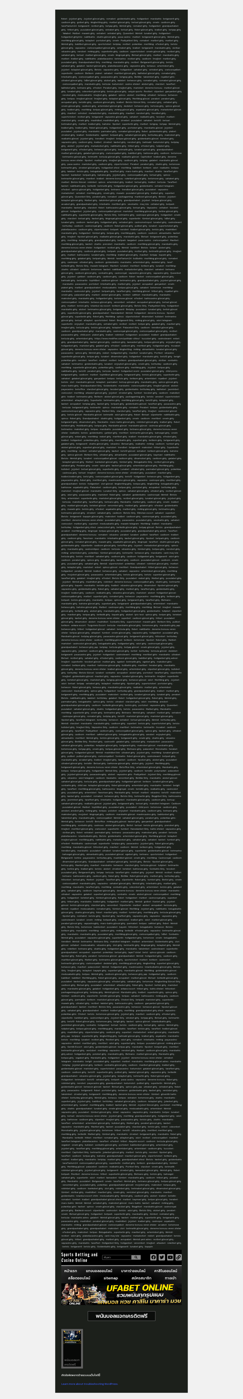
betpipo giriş (118, 843)
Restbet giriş (96, 741)
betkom (147, 167)
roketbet (72, 948)
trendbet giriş (158, 113)
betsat (80, 55)
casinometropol (143, 222)
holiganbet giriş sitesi (84, 527)
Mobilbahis (77, 843)
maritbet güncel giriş (125, 73)
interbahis (104, 204)
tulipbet (166, 611)
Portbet (158, 353)
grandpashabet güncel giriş (142, 360)
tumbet (138, 393)
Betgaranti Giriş (125, 320)
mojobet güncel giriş (78, 574)
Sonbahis (120, 756)
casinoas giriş (69, 472)
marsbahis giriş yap (170, 625)
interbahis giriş (69, 77)
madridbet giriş (94, 582)
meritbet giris (119, 204)
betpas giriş (113, 233)
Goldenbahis (92, 135)
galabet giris (146, 505)
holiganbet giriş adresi (166, 658)
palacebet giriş (82, 294)
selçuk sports (135, 91)
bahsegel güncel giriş (73, 854)
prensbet (107, 244)
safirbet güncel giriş (107, 734)
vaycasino (80, 48)
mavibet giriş (173, 324)
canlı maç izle (171, 553)
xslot (155, 167)
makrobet (147, 447)
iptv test (139, 614)
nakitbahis (89, 37)
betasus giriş (68, 607)
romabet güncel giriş (170, 80)
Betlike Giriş (81, 741)
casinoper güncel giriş (147, 215)
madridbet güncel (123, 858)
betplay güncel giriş (91, 636)
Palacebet (95, 487)
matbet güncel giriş (119, 22)
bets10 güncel (128, 451)
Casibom (176, 803)
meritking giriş (94, 193)
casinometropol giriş (72, 411)
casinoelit (109, 741)
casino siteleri (132, 84)
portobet (94, 284)
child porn (85, 334)
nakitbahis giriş (118, 146)
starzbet (159, 84)
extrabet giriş (112, 29)
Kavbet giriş (159, 901)
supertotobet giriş (168, 226)
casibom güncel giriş (104, 102)
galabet (81, 66)
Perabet (134, 164)
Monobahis (161, 749)
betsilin (88, 763)
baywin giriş (165, 255)
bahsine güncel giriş (89, 603)
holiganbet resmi (130, 371)
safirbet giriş (154, 923)
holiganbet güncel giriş (126, 186)
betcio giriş (83, 171)
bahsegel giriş (162, 433)
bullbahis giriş (129, 665)
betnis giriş (131, 705)
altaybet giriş (82, 400)
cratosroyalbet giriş (89, 77)
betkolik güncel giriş (127, 527)
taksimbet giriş (151, 77)
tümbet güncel (120, 909)
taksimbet (144, 948)
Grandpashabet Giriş (89, 62)
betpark (170, 204)
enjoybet (79, 324)
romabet (111, 18)
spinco (121, 95)
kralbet (136, 48)
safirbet (136, 294)
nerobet (81, 51)
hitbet (159, 618)
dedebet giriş (158, 262)
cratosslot (66, 393)
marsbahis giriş (163, 48)
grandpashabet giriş (87, 204)
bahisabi (147, 142)
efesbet (97, 88)
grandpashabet (165, 149)
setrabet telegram (164, 186)
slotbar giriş (68, 832)
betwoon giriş (134, 80)
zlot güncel (107, 483)
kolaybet (90, 40)
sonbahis (173, 360)
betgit (177, 356)
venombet (119, 302)
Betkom (89, 73)
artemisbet (150, 378)
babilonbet (99, 927)
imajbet (110, 138)
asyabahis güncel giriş (147, 109)
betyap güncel (146, 527)
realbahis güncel (70, 138)
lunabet (153, 226)
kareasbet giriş (135, 342)
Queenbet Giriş (83, 196)
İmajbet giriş (100, 98)
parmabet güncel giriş (157, 469)
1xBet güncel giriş (93, 80)
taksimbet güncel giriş (110, 200)
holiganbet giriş (118, 128)
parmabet (112, 382)
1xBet (164, 934)
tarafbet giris (171, 171)
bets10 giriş (166, 356)
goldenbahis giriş (126, 18)
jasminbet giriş (75, 799)
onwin (156, 22)
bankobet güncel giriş (106, 462)
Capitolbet (146, 156)
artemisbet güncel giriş (110, 106)
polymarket (160, 770)
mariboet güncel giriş (146, 196)
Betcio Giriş (110, 215)
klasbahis (111, 778)
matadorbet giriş (98, 113)
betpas (71, 98)
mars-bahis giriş (134, 171)
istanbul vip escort (100, 305)
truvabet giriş (108, 560)
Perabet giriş (110, 88)
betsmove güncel (123, 298)
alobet (130, 95)
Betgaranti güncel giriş (152, 62)
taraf (170, 262)
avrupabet (147, 284)
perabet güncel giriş (71, 923)
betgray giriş (126, 77)
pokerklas (137, 44)
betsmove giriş (156, 178)
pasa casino (124, 37)
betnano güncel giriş (140, 429)
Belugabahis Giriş (143, 462)
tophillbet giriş (99, 807)
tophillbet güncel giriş (111, 374)
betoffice (80, 389)
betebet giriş (167, 138)
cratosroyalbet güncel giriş (101, 48)
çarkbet (81, 276)
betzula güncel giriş (109, 156)
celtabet (163, 207)
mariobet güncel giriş (110, 498)
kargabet (132, 240)
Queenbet (128, 33)
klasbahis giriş (81, 691)
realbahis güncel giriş (111, 236)
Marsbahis (103, 422)
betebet (167, 785)
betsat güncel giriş (141, 22)
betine (77, 858)
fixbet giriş (98, 316)
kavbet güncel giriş (96, 66)
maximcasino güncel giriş (122, 480)
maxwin (120, 193)
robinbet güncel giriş (147, 422)
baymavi (158, 454)
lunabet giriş (150, 33)
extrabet (141, 451)
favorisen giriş (105, 792)
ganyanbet (160, 284)
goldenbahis (146, 186)
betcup (171, 799)
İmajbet (157, 58)
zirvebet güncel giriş (89, 167)
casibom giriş (68, 22)
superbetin (67, 73)
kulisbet (159, 316)
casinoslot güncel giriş (85, 643)
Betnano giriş (134, 749)
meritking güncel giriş (72, 40)
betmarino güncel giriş (74, 156)
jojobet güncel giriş (170, 280)
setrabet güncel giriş (99, 451)
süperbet (159, 91)
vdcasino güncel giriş (131, 585)
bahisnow (66, 487)
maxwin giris (73, 509)
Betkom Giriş (91, 454)
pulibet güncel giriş (86, 756)
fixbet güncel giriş (144, 29)
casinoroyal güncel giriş (125, 331)
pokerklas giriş (106, 367)
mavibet (71, 113)
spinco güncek (75, 454)
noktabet (82, 916)
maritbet (142, 665)
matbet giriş (157, 40)
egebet (104, 135)
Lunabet (125, 469)
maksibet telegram (160, 803)
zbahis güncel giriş (106, 37)
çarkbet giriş (110, 433)
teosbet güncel (92, 661)
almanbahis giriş (95, 854)
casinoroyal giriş (93, 226)
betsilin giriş (85, 102)
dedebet (128, 106)
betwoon (173, 567)
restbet (126, 44)
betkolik (92, 186)
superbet (170, 513)
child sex (82, 785)
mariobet (138, 88)
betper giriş (144, 324)
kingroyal (92, 531)
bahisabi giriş (68, 280)
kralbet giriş (161, 29)
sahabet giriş (68, 55)
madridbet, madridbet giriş (105, 120)
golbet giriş (83, 22)
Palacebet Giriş (131, 327)
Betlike (138, 77)
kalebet (121, 80)
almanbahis (165, 233)
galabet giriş (84, 258)
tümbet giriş (98, 233)
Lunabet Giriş (110, 491)
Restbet (148, 91)
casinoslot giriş (82, 291)
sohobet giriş (138, 741)
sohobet (82, 113)
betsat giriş (127, 29)
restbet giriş (97, 26)
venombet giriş (115, 505)
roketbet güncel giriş (135, 178)
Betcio (98, 69)
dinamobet (147, 316)
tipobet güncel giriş (87, 236)
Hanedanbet (117, 313)
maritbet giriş (120, 436)
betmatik (93, 156)
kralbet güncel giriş (140, 229)
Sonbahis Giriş (117, 621)
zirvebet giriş (68, 135)
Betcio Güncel (78, 182)
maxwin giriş (88, 33)
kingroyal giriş (123, 55)
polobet (112, 810)
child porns (171, 371)
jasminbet (173, 389)
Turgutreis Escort (96, 625)
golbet (147, 901)
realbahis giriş (147, 117)
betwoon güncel (137, 680)
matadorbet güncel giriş (157, 545)
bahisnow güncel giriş (109, 665)
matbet (136, 37)
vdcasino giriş (68, 51)
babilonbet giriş (166, 814)
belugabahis (84, 701)
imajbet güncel (84, 98)
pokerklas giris (68, 360)
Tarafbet (172, 182)
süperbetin (156, 414)
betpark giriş (116, 135)
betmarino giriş (126, 215)
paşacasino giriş (69, 480)
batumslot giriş (161, 142)
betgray (154, 124)
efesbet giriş (162, 44)
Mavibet (174, 240)
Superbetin (96, 400)
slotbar (176, 48)
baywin (78, 585)
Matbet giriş (91, 200)
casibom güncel (109, 280)
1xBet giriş (169, 218)
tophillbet (94, 280)
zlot (72, 382)
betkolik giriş (68, 266)
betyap (163, 124)
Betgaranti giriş (87, 872)
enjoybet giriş (173, 342)
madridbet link (112, 752)
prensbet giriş (172, 825)
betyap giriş (112, 26)
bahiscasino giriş (82, 876)
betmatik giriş (125, 149)
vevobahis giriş (161, 520)
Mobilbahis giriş (85, 425)
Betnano (166, 600)
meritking (149, 44)
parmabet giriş (109, 131)
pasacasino (81, 284)
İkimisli (103, 563)
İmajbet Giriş (83, 727)
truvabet (160, 727)
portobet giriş (103, 40)
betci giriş (88, 476)
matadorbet (67, 193)
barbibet (134, 247)
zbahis (97, 244)
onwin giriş (83, 120)
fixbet (64, 18)
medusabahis (85, 95)
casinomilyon (92, 549)
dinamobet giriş (119, 356)
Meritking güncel (141, 98)
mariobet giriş (68, 120)
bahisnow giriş (151, 153)
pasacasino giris (109, 77)
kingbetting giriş (99, 22)
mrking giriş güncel (116, 821)
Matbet (76, 33)
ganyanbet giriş (173, 91)
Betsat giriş (128, 444)
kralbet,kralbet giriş (71, 476)
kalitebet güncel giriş (149, 73)
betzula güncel (159, 651)
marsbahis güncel (153, 128)
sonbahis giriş (105, 273)
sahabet (108, 73)
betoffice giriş (125, 545)
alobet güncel (170, 778)
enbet (98, 567)
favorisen (88, 538)
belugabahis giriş (99, 171)
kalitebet (161, 389)
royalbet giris (167, 77)
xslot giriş (72, 494)
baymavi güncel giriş (104, 890)
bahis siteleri (157, 829)
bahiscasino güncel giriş (118, 207)
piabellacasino (105, 58)
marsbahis (155, 18)
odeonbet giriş (137, 887)
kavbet (64, 186)
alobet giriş (110, 80)
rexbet (106, 353)
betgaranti (83, 26)
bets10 (157, 120)
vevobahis (133, 204)
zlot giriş (117, 945)
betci (145, 952)
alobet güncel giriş (111, 294)
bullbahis (138, 258)
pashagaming (125, 196)
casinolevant (175, 222)
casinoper (72, 262)
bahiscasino (83, 255)
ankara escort (78, 625)
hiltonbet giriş (100, 847)
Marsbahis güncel (93, 414)
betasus (151, 66)
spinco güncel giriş (81, 189)
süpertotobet (121, 164)
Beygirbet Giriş (159, 796)
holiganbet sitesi (110, 167)
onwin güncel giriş (155, 51)
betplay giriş (89, 404)
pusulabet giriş (69, 62)
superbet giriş (140, 440)
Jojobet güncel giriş (94, 18)
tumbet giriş (172, 444)
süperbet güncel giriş (159, 669)
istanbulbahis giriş (88, 836)
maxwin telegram (99, 266)
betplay (117, 44)
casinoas (99, 825)
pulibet (144, 534)
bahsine (106, 124)
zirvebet (125, 120)
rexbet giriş (105, 436)
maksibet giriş (81, 429)
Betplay (130, 309)
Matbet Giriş (108, 411)
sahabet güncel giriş (135, 135)
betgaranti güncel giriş (154, 37)
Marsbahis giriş (170, 767)
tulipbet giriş (163, 146)
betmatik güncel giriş (160, 251)
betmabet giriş (69, 124)
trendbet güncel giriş (133, 189)
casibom (124, 51)
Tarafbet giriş (113, 879)
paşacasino (67, 389)
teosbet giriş (117, 389)
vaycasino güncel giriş (116, 117)
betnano (115, 189)
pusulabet (136, 120)
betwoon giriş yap (88, 647)
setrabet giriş (114, 33)
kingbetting (126, 349)
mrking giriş (94, 51)
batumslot (117, 84)
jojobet (65, 69)
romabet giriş (140, 26)
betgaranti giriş (171, 18)
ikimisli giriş (125, 26)
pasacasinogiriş (98, 774)
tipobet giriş (133, 683)
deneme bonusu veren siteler (76, 247)
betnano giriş (84, 88)
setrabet (101, 33)
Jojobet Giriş (154, 774)
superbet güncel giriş (94, 447)
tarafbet (170, 84)
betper (153, 247)
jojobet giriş (75, 18)
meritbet (134, 266)
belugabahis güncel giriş (131, 734)
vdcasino (169, 353)
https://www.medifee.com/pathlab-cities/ (117, 338)
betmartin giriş (69, 167)
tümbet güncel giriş (152, 218)
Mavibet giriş (82, 865)
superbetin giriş (109, 51)
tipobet (116, 124)
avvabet (65, 531)
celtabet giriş (170, 102)
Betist (130, 825)
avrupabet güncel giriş (149, 302)
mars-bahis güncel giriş (122, 422)
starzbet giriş (124, 411)
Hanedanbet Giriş (139, 829)
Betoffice (100, 821)
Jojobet (152, 367)
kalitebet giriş (68, 88)
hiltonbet (160, 636)
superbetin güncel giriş (91, 215)
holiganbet (143, 18)
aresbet (159, 396)
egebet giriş (149, 661)
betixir (134, 651)
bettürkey (102, 698)
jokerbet (82, 651)
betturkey (67, 226)
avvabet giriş (68, 204)
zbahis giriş (161, 164)
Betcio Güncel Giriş (136, 102)
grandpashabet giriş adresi (152, 531)
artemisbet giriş (165, 66)
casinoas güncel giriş (160, 425)
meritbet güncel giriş (82, 829)
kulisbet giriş (68, 727)
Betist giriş (168, 879)
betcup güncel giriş (129, 382)
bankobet (76, 175)
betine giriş (73, 869)
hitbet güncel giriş (157, 567)
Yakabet (66, 33)
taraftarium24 (69, 26)
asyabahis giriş (80, 487)
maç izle (144, 204)
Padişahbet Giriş (129, 40)
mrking (136, 349)
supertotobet (137, 51)
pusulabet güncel (150, 560)
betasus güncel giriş (101, 302)
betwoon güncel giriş (105, 149)
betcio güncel (74, 414)
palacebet (148, 749)
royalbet (162, 378)
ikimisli (138, 33)
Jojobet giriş (147, 909)
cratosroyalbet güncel (109, 211)
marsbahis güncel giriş (149, 436)
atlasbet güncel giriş (96, 393)
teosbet (160, 117)
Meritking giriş (166, 465)
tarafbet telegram (85, 720)
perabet (155, 98)
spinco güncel (110, 567)
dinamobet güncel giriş (117, 651)
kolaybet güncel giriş (82, 69)
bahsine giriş (104, 175)
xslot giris (105, 465)
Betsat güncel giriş (141, 55)
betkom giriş (147, 266)
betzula (106, 84)
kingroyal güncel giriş (116, 218)
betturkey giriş (155, 135)
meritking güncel (141, 291)
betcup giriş (67, 865)
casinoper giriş (157, 480)
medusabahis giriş (109, 523)
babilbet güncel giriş (85, 44)
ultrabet (152, 95)
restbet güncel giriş (164, 462)
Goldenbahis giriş (164, 941)
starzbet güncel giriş (97, 389)
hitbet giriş (73, 29)
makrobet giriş (172, 135)
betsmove (176, 153)
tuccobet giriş (149, 338)
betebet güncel (98, 505)
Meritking (110, 316)
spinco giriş (81, 353)
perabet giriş (168, 98)
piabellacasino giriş (118, 66)
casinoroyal (121, 273)
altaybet (88, 320)
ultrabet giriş (86, 262)
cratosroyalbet (172, 69)
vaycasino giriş (137, 66)
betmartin (82, 280)
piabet (98, 73)
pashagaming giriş (135, 396)
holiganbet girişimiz (71, 37)
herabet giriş (155, 665)
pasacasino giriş (69, 334)
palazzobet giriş (106, 527)
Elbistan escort (145, 513)
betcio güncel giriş (116, 91)
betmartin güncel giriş (72, 178)
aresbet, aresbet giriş (72, 810)
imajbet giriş (125, 88)
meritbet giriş (144, 345)
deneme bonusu (153, 88)
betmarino (120, 58)
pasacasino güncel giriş (115, 636)
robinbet (92, 182)
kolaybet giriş (86, 240)
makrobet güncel (146, 745)
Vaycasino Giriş (99, 727)
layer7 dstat (134, 952)
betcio (169, 62)
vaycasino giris (124, 774)
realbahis (165, 167)
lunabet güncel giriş (144, 149)
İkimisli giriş (67, 937)
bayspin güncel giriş (93, 516)
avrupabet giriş (69, 102)
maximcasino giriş (146, 814)
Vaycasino (152, 207)
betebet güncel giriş (77, 680)
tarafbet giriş (117, 171)
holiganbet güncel (166, 593)
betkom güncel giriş (122, 305)
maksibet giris (164, 661)
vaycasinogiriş (91, 923)
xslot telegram (164, 320)
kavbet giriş (120, 142)
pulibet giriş (141, 226)
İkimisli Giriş (111, 770)
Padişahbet (92, 731)
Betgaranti (67, 858)
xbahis (158, 171)
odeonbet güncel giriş (93, 91)
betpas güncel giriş (103, 109)
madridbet (171, 229)
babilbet (137, 167)
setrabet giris (126, 222)
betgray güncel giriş (117, 680)
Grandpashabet (91, 418)
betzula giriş (157, 106)
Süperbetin (125, 905)
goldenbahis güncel (148, 138)
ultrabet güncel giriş (71, 80)
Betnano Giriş (101, 941)
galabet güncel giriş (94, 153)
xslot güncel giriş (124, 414)
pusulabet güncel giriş (92, 29)
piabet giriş (67, 287)
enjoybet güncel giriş (125, 364)
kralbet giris (87, 869)
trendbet (99, 138)
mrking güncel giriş (124, 109)
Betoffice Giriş (127, 767)
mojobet (83, 814)
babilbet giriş (135, 153)
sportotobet (104, 44)
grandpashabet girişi (83, 331)
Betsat (144, 236)
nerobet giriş (69, 95)
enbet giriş (80, 436)
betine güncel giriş (168, 211)
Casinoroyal (165, 858)
